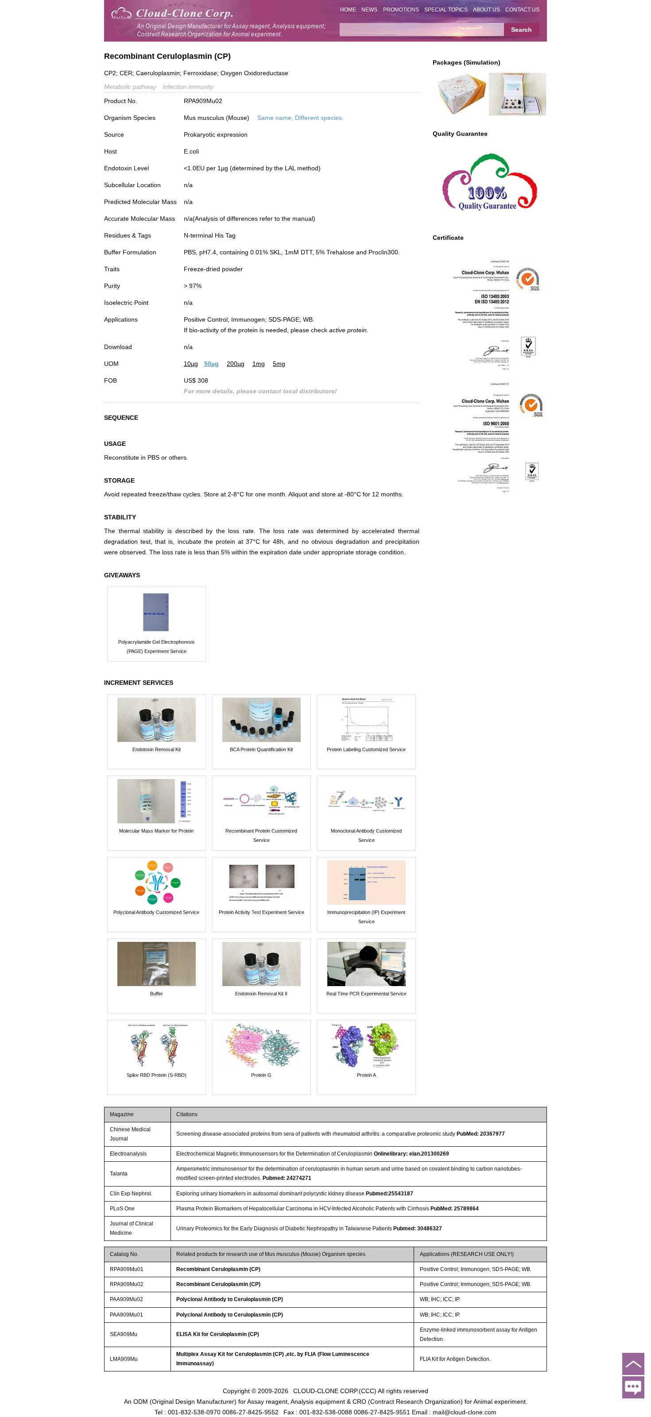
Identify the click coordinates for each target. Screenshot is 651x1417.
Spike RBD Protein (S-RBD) (156, 1075)
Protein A (366, 1075)
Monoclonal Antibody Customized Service (366, 835)
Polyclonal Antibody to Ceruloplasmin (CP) (229, 1299)
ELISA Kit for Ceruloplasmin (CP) (217, 1334)
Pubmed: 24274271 (287, 1178)
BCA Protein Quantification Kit (261, 749)
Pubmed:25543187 (389, 1193)
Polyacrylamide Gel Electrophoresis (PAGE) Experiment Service (156, 646)
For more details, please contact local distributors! (260, 391)
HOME (348, 10)
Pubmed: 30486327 (417, 1228)
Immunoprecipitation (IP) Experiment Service (366, 917)
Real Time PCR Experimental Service (366, 993)
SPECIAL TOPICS (446, 10)
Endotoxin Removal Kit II (261, 993)
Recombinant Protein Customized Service (261, 835)
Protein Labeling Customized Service (366, 749)
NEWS (369, 10)
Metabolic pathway (130, 86)
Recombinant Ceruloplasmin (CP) (218, 1269)
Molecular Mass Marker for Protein (156, 830)
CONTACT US (522, 10)
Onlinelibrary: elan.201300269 (411, 1154)
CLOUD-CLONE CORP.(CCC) (334, 1390)
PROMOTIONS (401, 10)
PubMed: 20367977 (481, 1134)
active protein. (348, 330)
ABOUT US (486, 10)
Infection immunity (188, 86)
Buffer (156, 993)
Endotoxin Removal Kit (156, 749)
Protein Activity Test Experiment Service (261, 912)
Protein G (261, 1075)
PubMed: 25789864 (454, 1209)
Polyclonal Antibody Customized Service (156, 912)
